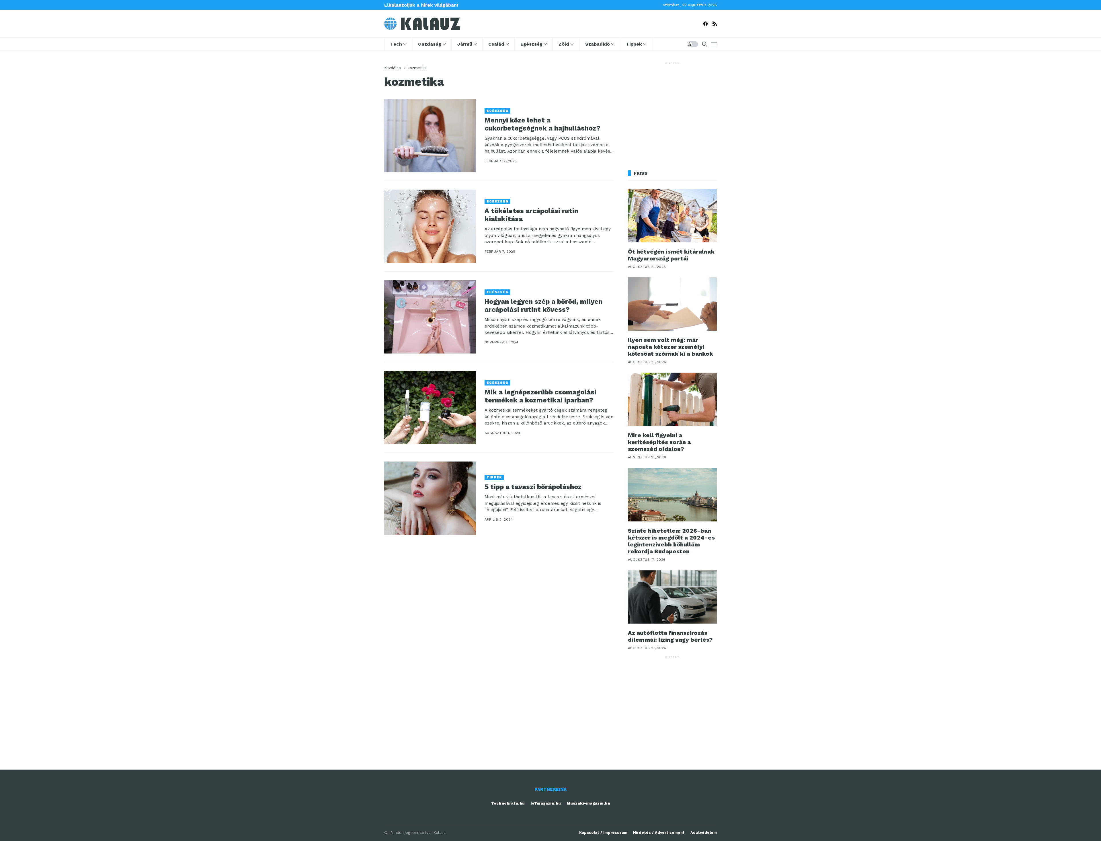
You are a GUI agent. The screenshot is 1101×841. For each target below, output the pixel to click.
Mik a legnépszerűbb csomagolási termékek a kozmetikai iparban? (540, 396)
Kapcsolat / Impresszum (603, 832)
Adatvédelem (703, 832)
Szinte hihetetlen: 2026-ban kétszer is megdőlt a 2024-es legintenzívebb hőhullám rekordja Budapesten (671, 541)
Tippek (494, 477)
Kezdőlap (392, 68)
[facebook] (705, 24)
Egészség (497, 111)
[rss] (714, 24)
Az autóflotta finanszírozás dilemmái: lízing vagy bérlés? (670, 636)
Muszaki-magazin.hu (588, 803)
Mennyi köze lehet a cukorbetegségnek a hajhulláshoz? (542, 124)
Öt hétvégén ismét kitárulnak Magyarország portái (671, 255)
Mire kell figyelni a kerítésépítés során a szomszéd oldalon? (659, 442)
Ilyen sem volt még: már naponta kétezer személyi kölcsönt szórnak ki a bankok (670, 346)
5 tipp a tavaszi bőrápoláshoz (533, 487)
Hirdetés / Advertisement (659, 832)
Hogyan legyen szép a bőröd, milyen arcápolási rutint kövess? (543, 306)
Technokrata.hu (508, 803)
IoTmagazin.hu (545, 803)
